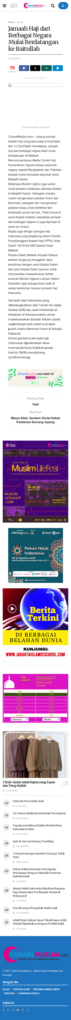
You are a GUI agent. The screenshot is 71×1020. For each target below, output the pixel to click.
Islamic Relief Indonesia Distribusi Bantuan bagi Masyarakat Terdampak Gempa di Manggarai (39, 892)
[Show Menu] (4, 5)
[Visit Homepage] (34, 5)
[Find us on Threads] (27, 1010)
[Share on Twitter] (35, 68)
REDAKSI (10, 993)
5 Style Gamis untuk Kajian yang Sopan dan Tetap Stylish (29, 783)
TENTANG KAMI (21, 989)
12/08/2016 (14, 58)
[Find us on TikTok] (23, 1010)
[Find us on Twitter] (8, 1010)
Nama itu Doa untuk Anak (28, 801)
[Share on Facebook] (24, 68)
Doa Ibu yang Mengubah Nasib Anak (35, 908)
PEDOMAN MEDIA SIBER (46, 989)
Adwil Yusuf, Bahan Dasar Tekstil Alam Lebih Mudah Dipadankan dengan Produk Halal (39, 922)
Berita (20, 21)
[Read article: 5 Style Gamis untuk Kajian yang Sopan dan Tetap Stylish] (35, 754)
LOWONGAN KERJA (29, 993)
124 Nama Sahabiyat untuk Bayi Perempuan (39, 813)
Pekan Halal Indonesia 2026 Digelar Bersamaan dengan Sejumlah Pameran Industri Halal (37, 873)
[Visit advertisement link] (35, 378)
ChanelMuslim (24, 970)
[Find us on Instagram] (13, 1010)
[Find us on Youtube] (18, 1010)
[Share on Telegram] (58, 68)
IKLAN (6, 989)
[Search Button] (53, 5)
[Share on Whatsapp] (46, 68)
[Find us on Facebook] (3, 1010)
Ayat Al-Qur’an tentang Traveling (33, 841)
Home (11, 21)
